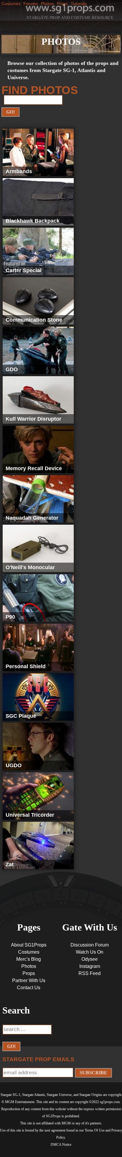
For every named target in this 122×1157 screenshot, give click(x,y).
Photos (28, 966)
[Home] (69, 10)
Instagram (89, 966)
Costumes (10, 3)
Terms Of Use (95, 1130)
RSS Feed (89, 973)
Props (29, 973)
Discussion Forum (89, 944)
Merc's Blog (28, 959)
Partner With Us (28, 980)
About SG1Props (28, 944)
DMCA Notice (61, 1144)
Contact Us (28, 987)
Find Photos (39, 90)
